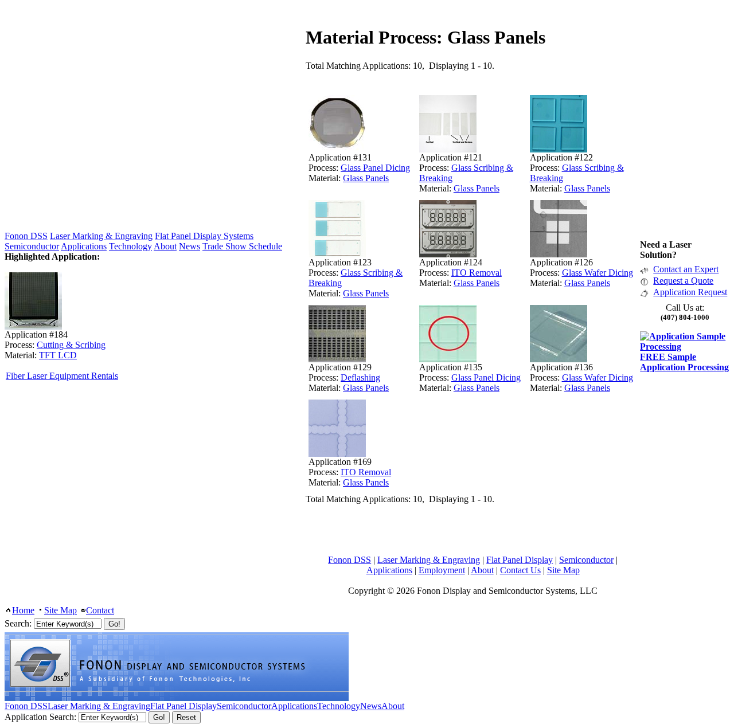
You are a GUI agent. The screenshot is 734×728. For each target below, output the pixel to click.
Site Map (563, 570)
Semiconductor (586, 560)
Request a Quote (683, 280)
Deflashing (360, 377)
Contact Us (520, 570)
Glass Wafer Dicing (597, 272)
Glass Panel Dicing (375, 168)
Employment (442, 570)
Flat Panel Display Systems (204, 236)
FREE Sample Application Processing (684, 362)
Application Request (690, 292)
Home (23, 610)
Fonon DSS (349, 560)
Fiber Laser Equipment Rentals (62, 376)
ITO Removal (476, 272)
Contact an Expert (686, 269)
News (189, 246)
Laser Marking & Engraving (428, 560)
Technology (130, 246)
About (482, 570)
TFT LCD (58, 355)
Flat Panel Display (519, 560)
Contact (100, 610)
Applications (389, 570)
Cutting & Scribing (71, 345)
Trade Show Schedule (242, 246)
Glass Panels (366, 178)
